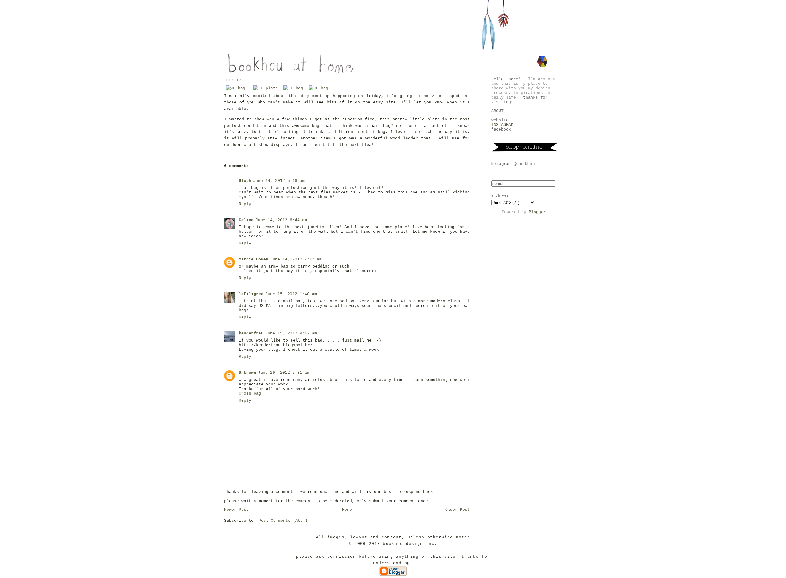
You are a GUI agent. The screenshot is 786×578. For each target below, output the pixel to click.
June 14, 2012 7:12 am (296, 259)
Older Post (457, 509)
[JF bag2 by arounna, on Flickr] (319, 88)
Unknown (247, 372)
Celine (246, 220)
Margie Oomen (253, 259)
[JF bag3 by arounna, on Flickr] (236, 88)
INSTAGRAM (502, 125)
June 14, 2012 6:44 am (281, 220)
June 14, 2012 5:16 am (279, 180)
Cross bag (250, 393)
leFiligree (251, 294)
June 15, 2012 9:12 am (291, 333)
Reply (245, 204)
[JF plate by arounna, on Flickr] (265, 88)
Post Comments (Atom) (283, 520)
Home (347, 509)
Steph (245, 180)
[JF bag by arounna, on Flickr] (293, 88)
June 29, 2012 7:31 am (283, 372)
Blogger (537, 212)
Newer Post (236, 509)
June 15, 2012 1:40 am (291, 294)
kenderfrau (251, 333)
